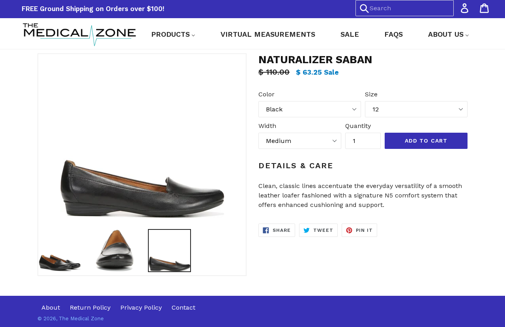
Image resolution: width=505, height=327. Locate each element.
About (50, 307)
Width (267, 126)
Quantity (358, 126)
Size (371, 94)
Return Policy (90, 307)
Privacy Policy (141, 307)
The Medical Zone (81, 318)
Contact (183, 307)
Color (266, 94)
